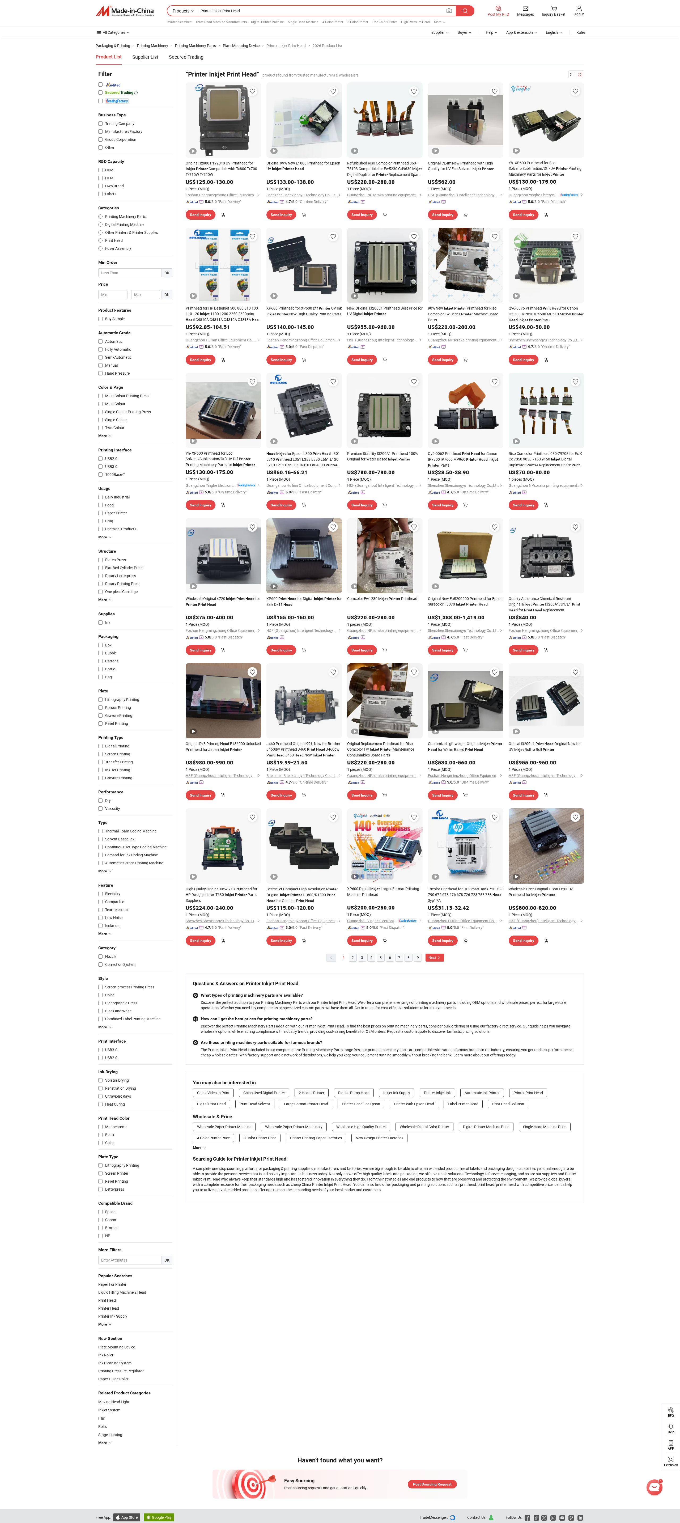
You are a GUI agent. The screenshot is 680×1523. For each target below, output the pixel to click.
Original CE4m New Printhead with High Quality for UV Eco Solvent (461, 165)
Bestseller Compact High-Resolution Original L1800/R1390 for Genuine (302, 894)
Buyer (462, 32)
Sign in (578, 13)
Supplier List (145, 57)
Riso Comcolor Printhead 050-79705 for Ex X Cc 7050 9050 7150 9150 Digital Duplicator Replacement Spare (545, 459)
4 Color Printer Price (213, 1137)
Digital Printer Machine (267, 22)
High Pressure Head (415, 22)
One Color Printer (384, 22)
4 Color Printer (332, 22)
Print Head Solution (508, 1103)
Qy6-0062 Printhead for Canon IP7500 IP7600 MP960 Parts (463, 459)
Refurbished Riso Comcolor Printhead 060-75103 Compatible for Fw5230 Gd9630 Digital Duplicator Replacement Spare (384, 168)
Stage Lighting (110, 1434)
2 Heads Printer (311, 1092)
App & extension (519, 32)
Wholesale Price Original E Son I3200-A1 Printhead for (541, 891)
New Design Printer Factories (379, 1137)
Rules (580, 32)
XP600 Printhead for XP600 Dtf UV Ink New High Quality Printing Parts (304, 311)
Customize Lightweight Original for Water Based (465, 746)
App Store (127, 1517)
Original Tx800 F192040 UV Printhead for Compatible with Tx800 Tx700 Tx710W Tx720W (221, 168)
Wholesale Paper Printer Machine (224, 1126)
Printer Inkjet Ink (437, 1092)
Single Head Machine (303, 22)
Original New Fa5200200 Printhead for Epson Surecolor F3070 (465, 601)
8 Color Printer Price (260, 1137)
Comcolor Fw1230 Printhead (382, 598)
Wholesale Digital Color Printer (424, 1126)
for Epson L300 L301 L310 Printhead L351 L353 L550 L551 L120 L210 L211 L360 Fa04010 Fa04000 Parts (303, 459)
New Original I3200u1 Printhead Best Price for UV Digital (385, 311)
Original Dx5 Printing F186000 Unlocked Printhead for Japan (223, 746)
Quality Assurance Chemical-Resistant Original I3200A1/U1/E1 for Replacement (544, 604)
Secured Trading (186, 57)
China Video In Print (213, 1092)
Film (101, 1418)
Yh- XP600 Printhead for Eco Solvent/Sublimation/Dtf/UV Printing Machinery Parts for (545, 168)
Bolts (102, 1426)
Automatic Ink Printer (482, 1092)
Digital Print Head (211, 1103)
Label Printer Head (463, 1103)
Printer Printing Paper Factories (316, 1137)
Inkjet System (109, 1409)
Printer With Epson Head (414, 1103)
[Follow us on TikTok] (536, 1517)
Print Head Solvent (255, 1103)
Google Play (159, 1517)
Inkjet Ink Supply (396, 1092)
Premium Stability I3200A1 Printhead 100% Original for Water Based (382, 456)
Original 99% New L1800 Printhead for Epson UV (303, 165)
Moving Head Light (113, 1401)
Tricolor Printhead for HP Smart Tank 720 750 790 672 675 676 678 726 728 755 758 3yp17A (465, 894)
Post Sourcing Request (432, 1484)
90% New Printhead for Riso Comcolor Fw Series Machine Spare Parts (463, 314)
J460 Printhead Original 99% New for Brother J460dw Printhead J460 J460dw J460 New (303, 749)
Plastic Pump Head (353, 1092)
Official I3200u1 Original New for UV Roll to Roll (545, 746)
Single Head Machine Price (544, 1126)
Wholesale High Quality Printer (361, 1126)
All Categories (114, 32)
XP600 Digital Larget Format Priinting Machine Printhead (383, 891)
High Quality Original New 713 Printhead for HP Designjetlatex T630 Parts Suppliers (221, 894)
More (197, 1147)
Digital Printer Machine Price (486, 1126)
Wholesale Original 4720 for (223, 601)
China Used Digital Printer (264, 1092)
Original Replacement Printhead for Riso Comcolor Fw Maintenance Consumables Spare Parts (380, 749)
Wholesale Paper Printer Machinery (293, 1126)
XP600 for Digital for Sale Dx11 (304, 601)
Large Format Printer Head (306, 1103)
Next (432, 957)
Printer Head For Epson (361, 1103)
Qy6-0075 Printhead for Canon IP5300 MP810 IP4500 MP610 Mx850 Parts (546, 314)
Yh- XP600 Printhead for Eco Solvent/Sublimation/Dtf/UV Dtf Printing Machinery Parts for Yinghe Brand (220, 459)
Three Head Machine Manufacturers (221, 22)
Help (489, 32)
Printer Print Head (528, 1092)
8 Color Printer (357, 22)
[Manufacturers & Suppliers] (125, 10)
